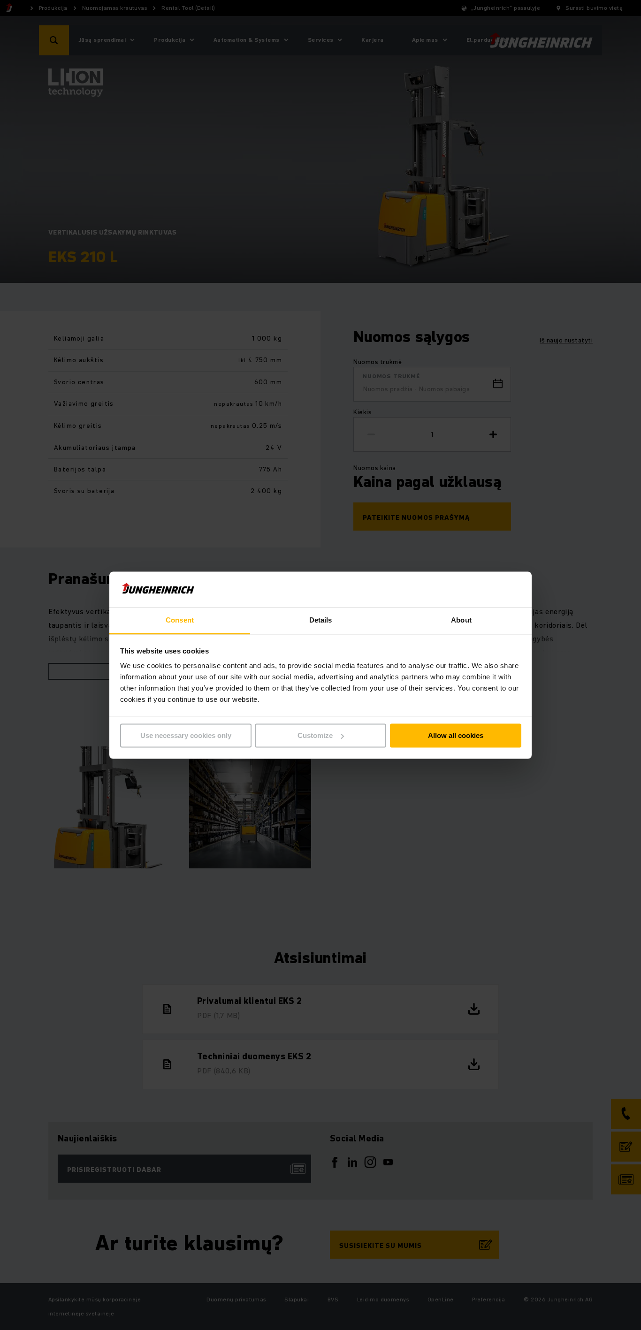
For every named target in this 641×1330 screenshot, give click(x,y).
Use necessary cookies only (185, 735)
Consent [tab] (180, 620)
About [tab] (461, 620)
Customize (315, 735)
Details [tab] (320, 620)
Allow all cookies (455, 735)
